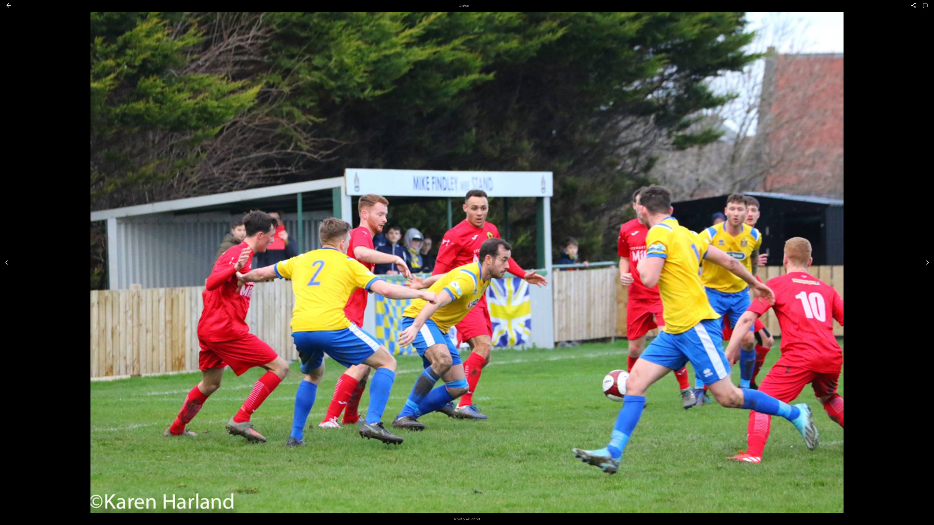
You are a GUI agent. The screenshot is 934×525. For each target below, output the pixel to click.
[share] (913, 5)
